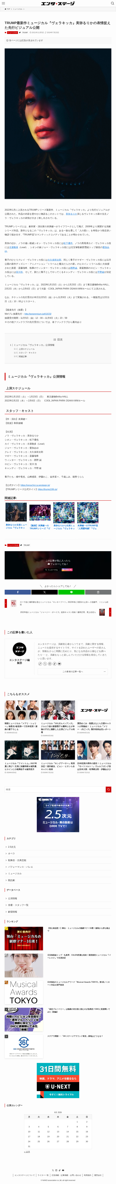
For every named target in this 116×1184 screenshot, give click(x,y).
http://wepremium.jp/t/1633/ (37, 314)
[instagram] (50, 664)
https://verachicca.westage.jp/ (35, 485)
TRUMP (25, 32)
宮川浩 (19, 272)
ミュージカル (12, 32)
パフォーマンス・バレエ (20, 867)
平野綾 (100, 272)
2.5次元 (12, 847)
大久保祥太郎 (54, 260)
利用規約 (87, 1175)
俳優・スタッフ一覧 (18, 905)
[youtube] (59, 664)
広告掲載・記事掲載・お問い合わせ (66, 1175)
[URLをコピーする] (98, 592)
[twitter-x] (45, 664)
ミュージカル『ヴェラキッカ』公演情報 (34, 345)
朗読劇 (11, 880)
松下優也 (68, 243)
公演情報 (12, 898)
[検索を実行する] (108, 789)
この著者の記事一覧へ (73, 671)
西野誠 (73, 268)
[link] (40, 664)
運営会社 (98, 1175)
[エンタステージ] (58, 3)
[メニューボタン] (3, 3)
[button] (18, 592)
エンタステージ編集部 (19, 661)
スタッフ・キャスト (28, 353)
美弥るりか (71, 214)
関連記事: (23, 356)
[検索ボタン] (112, 3)
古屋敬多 (13, 247)
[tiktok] (54, 664)
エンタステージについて (25, 1175)
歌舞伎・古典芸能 (17, 860)
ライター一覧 (43, 1175)
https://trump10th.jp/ (47, 489)
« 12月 (27, 1152)
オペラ (11, 853)
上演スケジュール (27, 349)
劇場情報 (12, 912)
